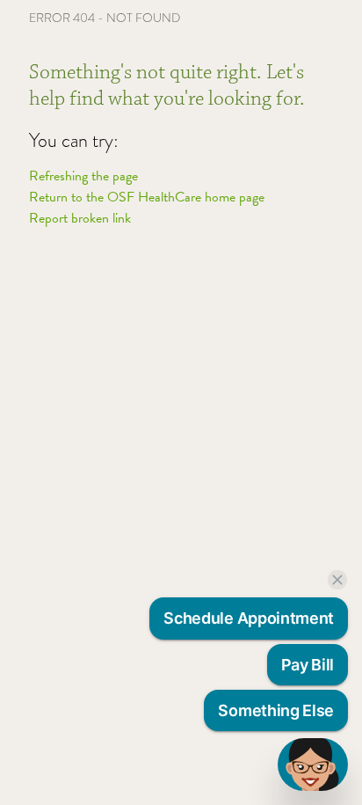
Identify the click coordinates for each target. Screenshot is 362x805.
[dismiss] (337, 579)
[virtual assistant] (313, 764)
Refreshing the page (83, 176)
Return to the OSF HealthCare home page (146, 197)
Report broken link (80, 218)
